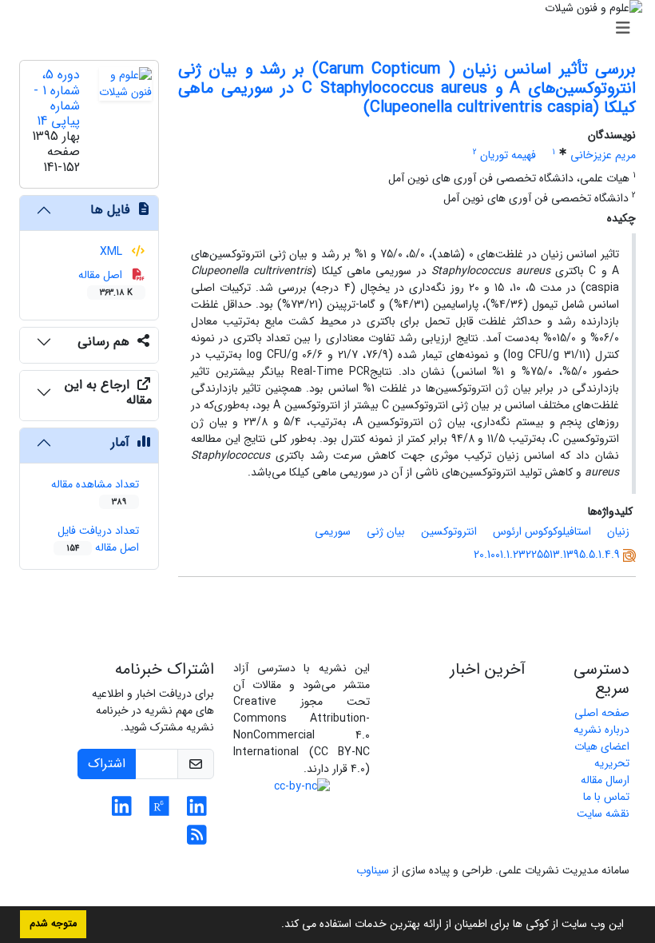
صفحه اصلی (601, 713)
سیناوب (372, 870)
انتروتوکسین (449, 531)
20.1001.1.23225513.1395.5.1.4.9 (547, 554)
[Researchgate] (159, 811)
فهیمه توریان (508, 155)
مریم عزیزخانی (603, 155)
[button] (275, 925)
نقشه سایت (603, 813)
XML (112, 252)
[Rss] (197, 840)
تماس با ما (606, 797)
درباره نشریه (601, 729)
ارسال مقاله (605, 780)
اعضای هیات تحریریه (601, 755)
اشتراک (106, 764)
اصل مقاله (105, 282)
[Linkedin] (197, 811)
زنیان (618, 531)
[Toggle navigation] (332, 29)
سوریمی (333, 531)
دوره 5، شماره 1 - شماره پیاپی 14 (57, 98)
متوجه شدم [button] (53, 924)
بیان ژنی (386, 531)
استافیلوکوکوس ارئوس (542, 531)
